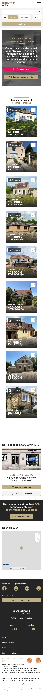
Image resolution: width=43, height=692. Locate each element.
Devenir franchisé (9, 642)
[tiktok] (38, 588)
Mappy (23, 568)
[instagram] (16, 588)
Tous (4, 17)
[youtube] (27, 588)
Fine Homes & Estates (10, 653)
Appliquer (21, 24)
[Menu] (39, 3)
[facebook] (4, 588)
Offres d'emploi (8, 637)
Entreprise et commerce (11, 648)
